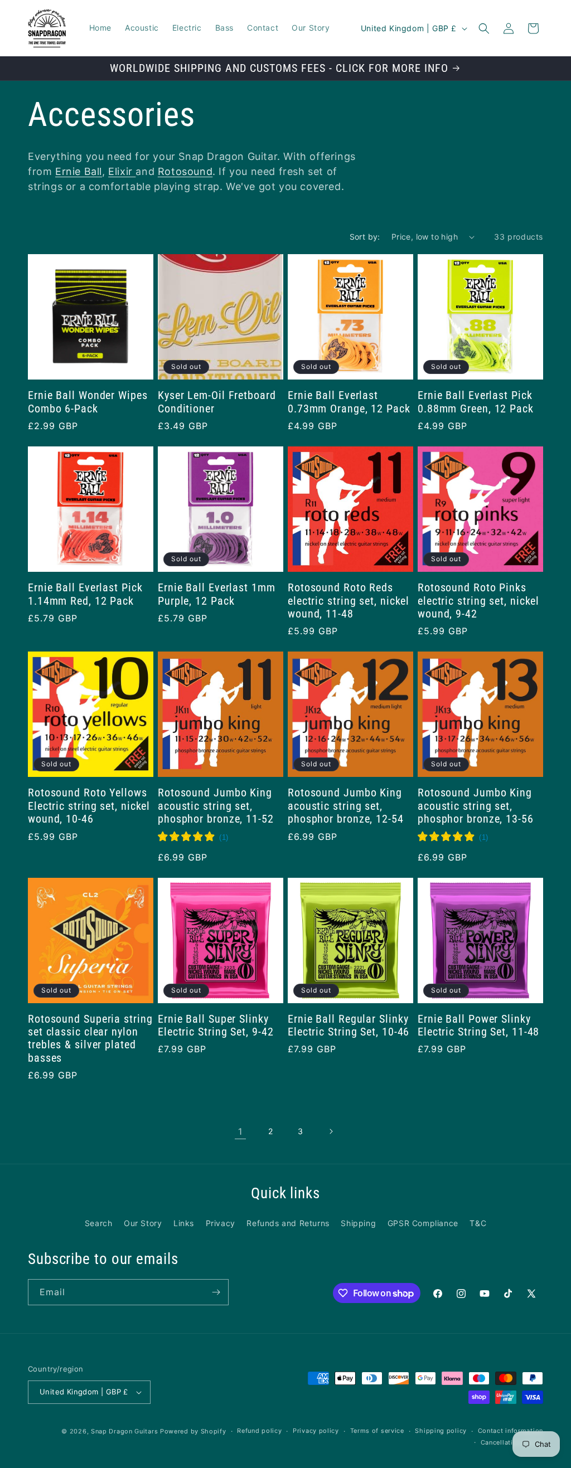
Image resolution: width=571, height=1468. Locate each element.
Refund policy (259, 1431)
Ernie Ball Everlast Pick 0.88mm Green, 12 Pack (476, 402)
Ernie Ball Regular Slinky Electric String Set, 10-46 (348, 1025)
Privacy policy (316, 1431)
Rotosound (185, 171)
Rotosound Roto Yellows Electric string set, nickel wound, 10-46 (89, 805)
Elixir (122, 171)
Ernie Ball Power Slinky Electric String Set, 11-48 (478, 1025)
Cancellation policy (512, 1442)
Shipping (358, 1223)
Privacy (220, 1223)
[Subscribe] (216, 1292)
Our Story (143, 1223)
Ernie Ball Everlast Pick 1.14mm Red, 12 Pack (85, 594)
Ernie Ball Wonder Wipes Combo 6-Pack (88, 402)
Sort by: (365, 236)
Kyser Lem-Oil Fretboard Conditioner (217, 402)
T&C (478, 1223)
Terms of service (377, 1431)
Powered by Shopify (193, 1431)
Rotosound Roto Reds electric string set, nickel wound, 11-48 (348, 600)
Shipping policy (441, 1431)
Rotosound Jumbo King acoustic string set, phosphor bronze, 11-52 (216, 805)
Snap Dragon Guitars (124, 1431)
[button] (484, 28)
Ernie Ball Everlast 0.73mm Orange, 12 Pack (349, 402)
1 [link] (240, 1131)
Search (99, 1223)
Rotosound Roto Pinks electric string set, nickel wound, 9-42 (478, 600)
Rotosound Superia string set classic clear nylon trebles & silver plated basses (90, 1038)
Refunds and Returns (287, 1223)
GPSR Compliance (423, 1223)
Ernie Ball (78, 171)
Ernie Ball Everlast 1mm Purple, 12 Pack (216, 594)
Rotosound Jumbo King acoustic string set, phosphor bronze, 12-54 (346, 805)
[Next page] (330, 1131)
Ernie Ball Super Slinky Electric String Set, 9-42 (216, 1025)
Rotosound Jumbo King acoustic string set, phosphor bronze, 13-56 (476, 805)
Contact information (510, 1431)
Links (183, 1223)
